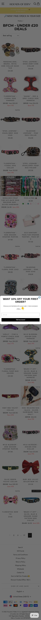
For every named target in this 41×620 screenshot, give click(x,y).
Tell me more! (20, 319)
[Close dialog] (39, 297)
